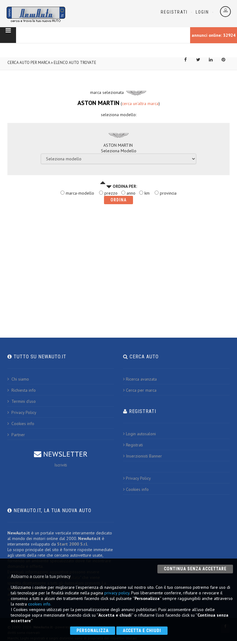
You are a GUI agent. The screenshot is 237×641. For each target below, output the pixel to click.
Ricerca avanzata (141, 379)
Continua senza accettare (195, 568)
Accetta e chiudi (142, 630)
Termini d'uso (23, 401)
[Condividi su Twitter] (198, 63)
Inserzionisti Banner (144, 456)
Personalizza (93, 630)
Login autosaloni (141, 433)
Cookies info (22, 423)
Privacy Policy (23, 412)
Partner (17, 434)
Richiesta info (23, 390)
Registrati (174, 12)
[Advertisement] (118, 261)
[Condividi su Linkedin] (211, 63)
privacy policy (116, 593)
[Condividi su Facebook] (185, 63)
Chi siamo (19, 379)
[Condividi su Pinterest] (223, 63)
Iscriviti (60, 465)
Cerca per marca (141, 390)
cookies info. (39, 604)
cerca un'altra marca (140, 103)
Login (202, 12)
